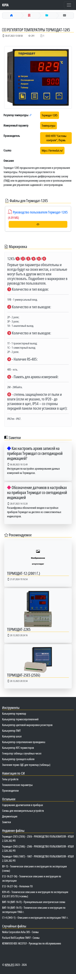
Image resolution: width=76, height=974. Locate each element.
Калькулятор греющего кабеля (18, 759)
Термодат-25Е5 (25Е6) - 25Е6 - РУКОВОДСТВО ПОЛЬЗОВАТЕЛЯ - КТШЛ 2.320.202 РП (38, 839)
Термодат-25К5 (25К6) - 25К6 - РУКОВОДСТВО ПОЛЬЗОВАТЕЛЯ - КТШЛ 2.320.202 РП (38, 848)
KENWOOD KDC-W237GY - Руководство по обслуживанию (31, 943)
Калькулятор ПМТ (11, 731)
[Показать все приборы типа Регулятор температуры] (30, 115)
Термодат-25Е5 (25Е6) (23, 675)
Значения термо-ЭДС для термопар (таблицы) (26, 765)
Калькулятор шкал (12, 736)
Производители (10, 791)
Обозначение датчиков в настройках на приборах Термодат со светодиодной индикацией (37, 492)
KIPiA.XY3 (9, 965)
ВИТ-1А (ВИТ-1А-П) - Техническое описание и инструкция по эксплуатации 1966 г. (33, 910)
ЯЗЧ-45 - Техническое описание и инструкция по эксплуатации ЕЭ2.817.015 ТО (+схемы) (35, 894)
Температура (48, 126)
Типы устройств (10, 779)
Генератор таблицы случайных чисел (21, 753)
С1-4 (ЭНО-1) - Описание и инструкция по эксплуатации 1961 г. (35, 918)
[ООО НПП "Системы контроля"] (29, 15)
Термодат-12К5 (49, 115)
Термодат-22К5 (19, 629)
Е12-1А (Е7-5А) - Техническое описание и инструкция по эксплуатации (31, 878)
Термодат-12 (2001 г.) (23, 573)
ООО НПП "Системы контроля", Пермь (56, 138)
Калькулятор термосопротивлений (20, 719)
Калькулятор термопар (14, 714)
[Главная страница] (11, 15)
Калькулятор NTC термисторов (18, 748)
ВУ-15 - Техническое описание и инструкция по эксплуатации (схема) (34, 868)
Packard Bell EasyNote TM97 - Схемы (21, 938)
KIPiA (5, 4)
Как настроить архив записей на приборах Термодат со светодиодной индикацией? (35, 453)
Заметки (6, 822)
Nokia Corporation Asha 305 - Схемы (20, 932)
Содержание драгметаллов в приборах (22, 805)
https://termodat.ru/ (52, 150)
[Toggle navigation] (69, 5)
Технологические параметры (17, 785)
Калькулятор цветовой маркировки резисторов (27, 725)
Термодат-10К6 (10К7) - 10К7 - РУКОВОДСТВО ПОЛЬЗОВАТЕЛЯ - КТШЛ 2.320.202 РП (38, 858)
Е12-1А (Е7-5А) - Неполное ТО (17, 886)
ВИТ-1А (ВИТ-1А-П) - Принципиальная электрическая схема (33, 902)
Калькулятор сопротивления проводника (23, 742)
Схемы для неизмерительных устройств (23, 811)
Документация (9, 816)
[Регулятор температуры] (47, 15)
